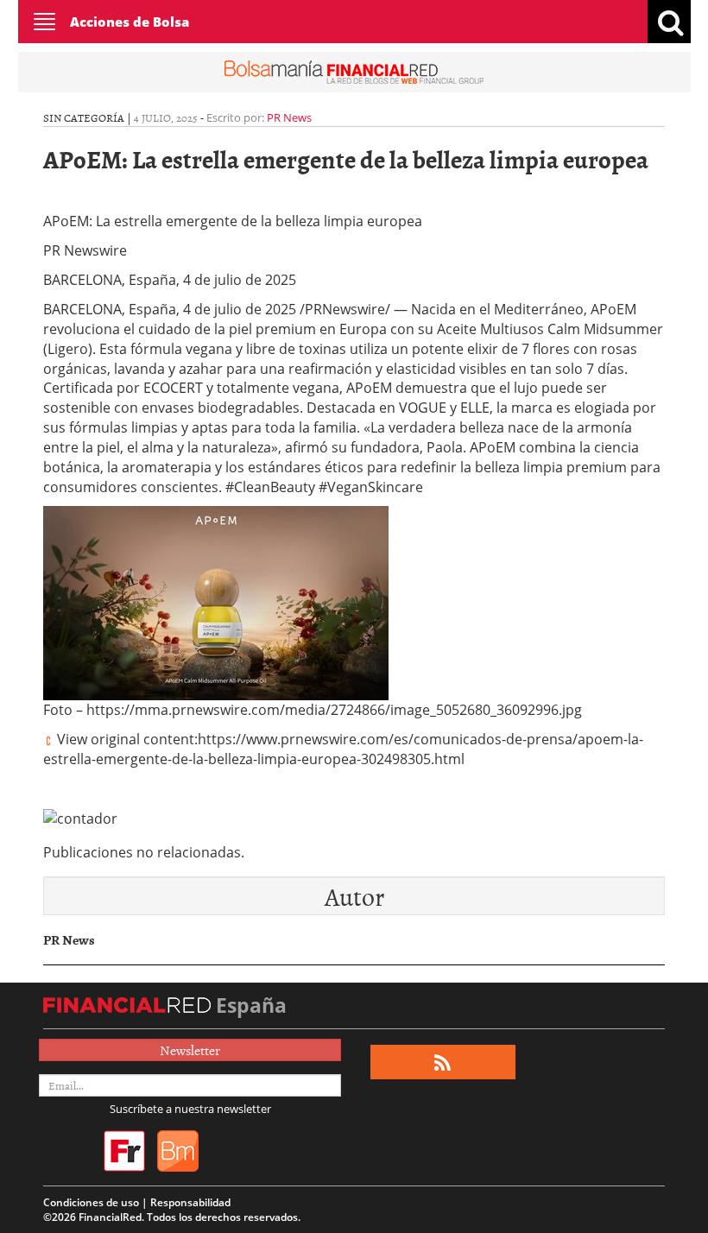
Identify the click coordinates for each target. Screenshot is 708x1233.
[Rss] (442, 1062)
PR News (289, 117)
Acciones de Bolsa (129, 21)
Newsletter (190, 1050)
